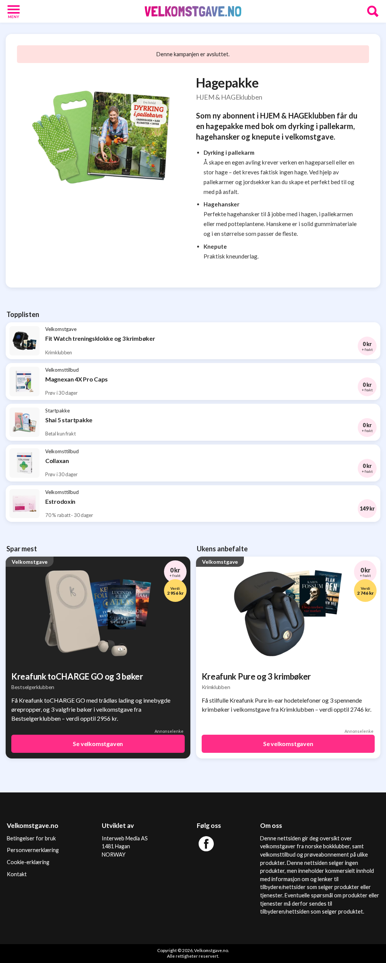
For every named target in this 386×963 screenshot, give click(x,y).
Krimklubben (216, 687)
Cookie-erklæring (28, 862)
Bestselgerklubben (32, 687)
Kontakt (17, 874)
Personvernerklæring (33, 850)
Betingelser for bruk (31, 838)
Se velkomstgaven (98, 743)
